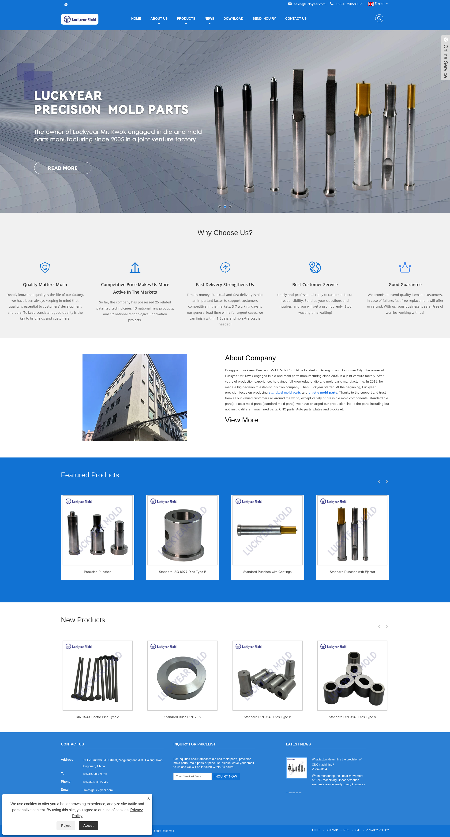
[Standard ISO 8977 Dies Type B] (182, 530)
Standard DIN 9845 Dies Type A (352, 717)
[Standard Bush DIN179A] (182, 675)
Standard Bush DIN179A (182, 717)
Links (316, 830)
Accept (88, 825)
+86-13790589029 (349, 4)
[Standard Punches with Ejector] (352, 530)
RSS (346, 830)
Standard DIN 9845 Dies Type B (267, 717)
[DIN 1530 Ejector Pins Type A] (97, 675)
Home (136, 18)
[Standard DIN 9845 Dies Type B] (267, 675)
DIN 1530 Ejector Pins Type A (97, 717)
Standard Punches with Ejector (352, 572)
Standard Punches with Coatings (267, 572)
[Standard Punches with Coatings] (267, 530)
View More (241, 420)
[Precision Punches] (97, 530)
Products (186, 18)
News (209, 18)
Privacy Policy (377, 830)
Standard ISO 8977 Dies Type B (182, 572)
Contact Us (296, 18)
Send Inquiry (264, 18)
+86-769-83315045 (95, 782)
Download (233, 18)
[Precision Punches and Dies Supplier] (225, 121)
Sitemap (332, 830)
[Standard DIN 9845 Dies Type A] (352, 675)
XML (357, 830)
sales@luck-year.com (310, 4)
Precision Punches (97, 572)
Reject (66, 825)
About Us (159, 18)
